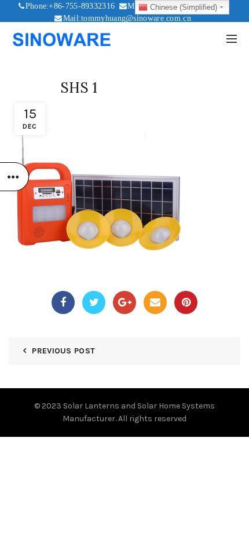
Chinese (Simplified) (182, 7)
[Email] (155, 302)
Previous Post (63, 351)
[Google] (124, 302)
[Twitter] (93, 302)
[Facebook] (63, 302)
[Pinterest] (185, 302)
